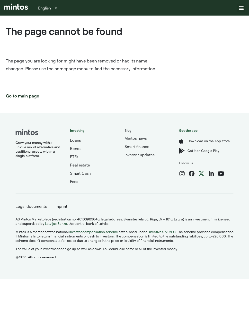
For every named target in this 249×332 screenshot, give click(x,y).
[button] (241, 8)
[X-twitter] (201, 173)
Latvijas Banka (56, 223)
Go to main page (22, 95)
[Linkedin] (211, 173)
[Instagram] (182, 173)
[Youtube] (221, 173)
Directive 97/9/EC (162, 232)
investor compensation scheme (93, 232)
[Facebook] (192, 173)
